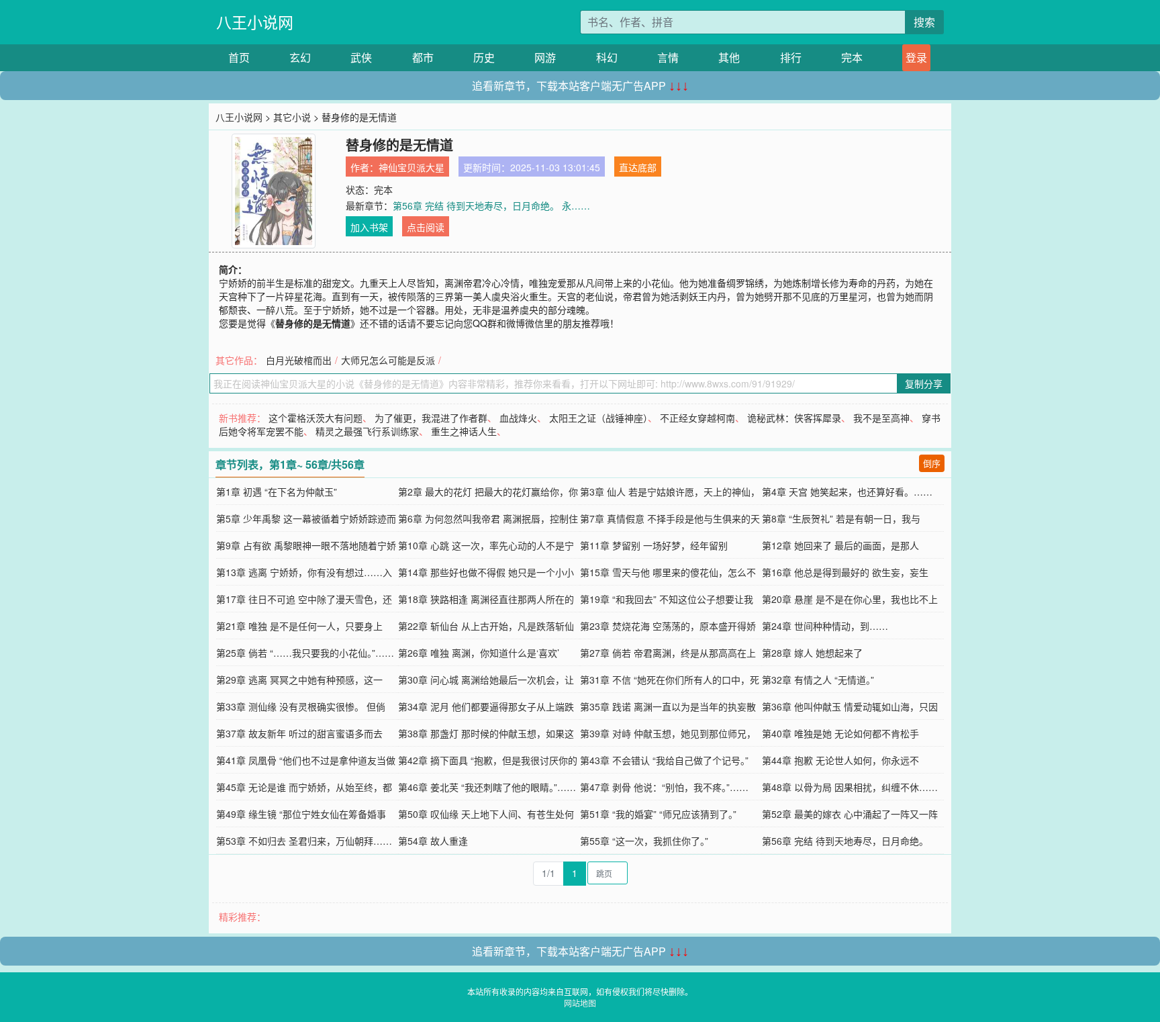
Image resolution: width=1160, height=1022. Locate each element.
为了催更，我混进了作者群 (431, 417)
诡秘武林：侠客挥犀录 (794, 417)
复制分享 (923, 383)
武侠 (361, 57)
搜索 (924, 22)
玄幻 (300, 57)
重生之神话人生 (464, 431)
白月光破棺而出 (299, 360)
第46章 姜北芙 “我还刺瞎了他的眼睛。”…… (487, 787)
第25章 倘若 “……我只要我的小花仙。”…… (305, 652)
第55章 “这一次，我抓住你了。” (644, 840)
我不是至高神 (881, 417)
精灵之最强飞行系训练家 (367, 431)
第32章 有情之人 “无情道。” (818, 679)
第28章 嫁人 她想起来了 (812, 652)
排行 (791, 57)
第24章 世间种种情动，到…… (825, 626)
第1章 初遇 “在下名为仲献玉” (276, 491)
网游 (545, 57)
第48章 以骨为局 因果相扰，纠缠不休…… (850, 787)
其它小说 (292, 117)
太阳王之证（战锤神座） (598, 417)
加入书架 (369, 227)
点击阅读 (425, 227)
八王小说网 (254, 22)
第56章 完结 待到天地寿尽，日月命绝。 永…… (491, 205)
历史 (484, 57)
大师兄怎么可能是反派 (388, 360)
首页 (239, 57)
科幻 (607, 57)
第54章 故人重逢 (433, 840)
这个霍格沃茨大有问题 (315, 417)
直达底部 (638, 167)
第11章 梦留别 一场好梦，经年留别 (654, 545)
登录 (916, 57)
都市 (423, 57)
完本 (852, 57)
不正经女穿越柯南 (697, 417)
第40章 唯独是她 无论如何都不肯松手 (840, 733)
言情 (668, 57)
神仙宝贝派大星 (411, 167)
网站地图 (580, 1003)
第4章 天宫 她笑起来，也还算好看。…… (847, 491)
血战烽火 (518, 417)
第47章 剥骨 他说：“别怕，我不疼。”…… (664, 787)
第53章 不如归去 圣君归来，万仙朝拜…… (304, 840)
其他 (729, 57)
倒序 (931, 463)
